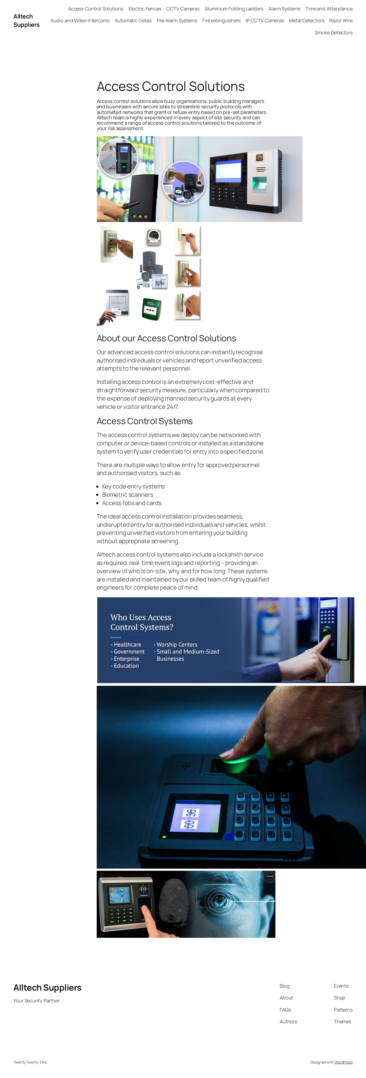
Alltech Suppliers (26, 20)
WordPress (344, 1062)
